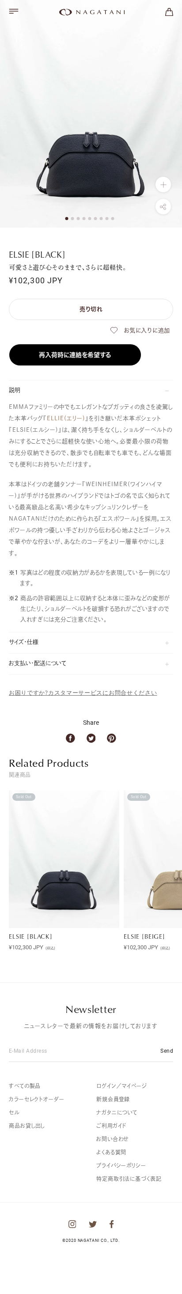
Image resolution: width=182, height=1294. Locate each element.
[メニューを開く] (14, 11)
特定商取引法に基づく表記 (129, 1178)
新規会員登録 (113, 1099)
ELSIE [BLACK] (31, 936)
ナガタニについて (116, 1112)
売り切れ (91, 309)
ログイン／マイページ (121, 1085)
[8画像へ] (107, 218)
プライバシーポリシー (121, 1165)
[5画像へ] (89, 218)
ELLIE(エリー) (66, 418)
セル (14, 1112)
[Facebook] (70, 738)
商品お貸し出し (27, 1125)
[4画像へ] (84, 218)
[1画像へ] (66, 218)
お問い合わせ (112, 1139)
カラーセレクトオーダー (36, 1099)
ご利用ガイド (111, 1125)
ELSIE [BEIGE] (144, 936)
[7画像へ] (101, 218)
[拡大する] (163, 184)
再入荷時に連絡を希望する (75, 355)
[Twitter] (91, 738)
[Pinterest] (111, 738)
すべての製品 (25, 1085)
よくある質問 (111, 1152)
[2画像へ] (72, 218)
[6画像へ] (95, 218)
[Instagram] (72, 1224)
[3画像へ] (78, 218)
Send (166, 1050)
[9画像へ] (112, 218)
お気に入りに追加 (147, 330)
